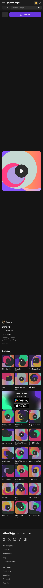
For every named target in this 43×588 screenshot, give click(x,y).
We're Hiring (7, 554)
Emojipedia (7, 571)
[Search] (39, 8)
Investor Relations (9, 561)
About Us (6, 550)
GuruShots (6, 575)
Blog (4, 557)
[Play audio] (21, 171)
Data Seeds (7, 583)
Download (26, 15)
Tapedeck (6, 579)
